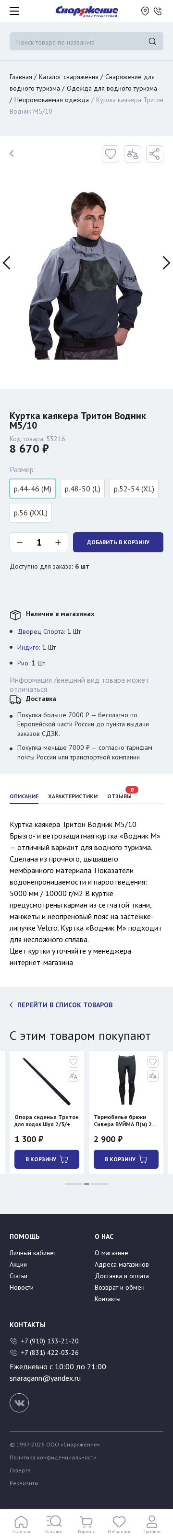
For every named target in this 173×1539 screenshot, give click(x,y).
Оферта (20, 1470)
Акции (18, 1264)
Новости (22, 1287)
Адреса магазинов (122, 1264)
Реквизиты (24, 1483)
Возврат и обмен (120, 1287)
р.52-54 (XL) (134, 488)
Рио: (23, 663)
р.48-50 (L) (82, 488)
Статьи (18, 1275)
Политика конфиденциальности (53, 1457)
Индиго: (28, 647)
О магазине (111, 1252)
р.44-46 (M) (32, 488)
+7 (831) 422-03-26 (50, 1352)
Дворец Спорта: (41, 631)
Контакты (108, 1298)
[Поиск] (152, 41)
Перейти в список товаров (64, 1005)
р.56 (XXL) (31, 512)
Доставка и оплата (122, 1275)
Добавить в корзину (118, 542)
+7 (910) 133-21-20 (51, 1341)
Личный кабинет (33, 1252)
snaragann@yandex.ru (45, 1378)
